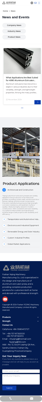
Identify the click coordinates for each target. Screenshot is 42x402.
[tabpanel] (22, 76)
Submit (9, 388)
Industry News (14, 31)
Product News (14, 37)
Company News (14, 25)
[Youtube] (5, 299)
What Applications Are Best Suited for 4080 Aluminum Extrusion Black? (22, 79)
